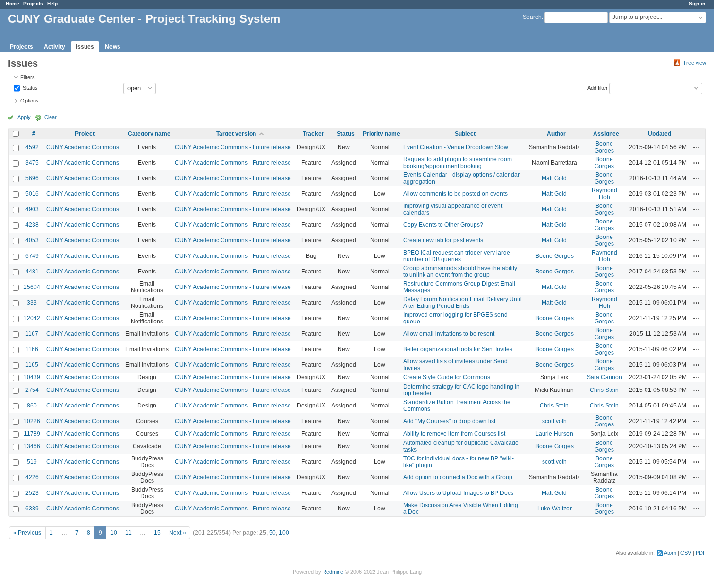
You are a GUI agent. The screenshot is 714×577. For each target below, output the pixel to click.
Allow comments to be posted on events (455, 193)
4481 (32, 271)
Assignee (606, 133)
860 (32, 405)
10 (113, 532)
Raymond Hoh (604, 194)
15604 (31, 287)
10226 (31, 421)
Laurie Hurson (554, 433)
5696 (32, 178)
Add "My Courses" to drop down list (449, 421)
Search (532, 17)
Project (85, 133)
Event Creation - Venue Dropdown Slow (455, 147)
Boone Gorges (604, 147)
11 (128, 532)
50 (272, 532)
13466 (31, 446)
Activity (54, 46)
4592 (32, 147)
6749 (32, 256)
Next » (177, 532)
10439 (31, 377)
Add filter (597, 87)
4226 (32, 477)
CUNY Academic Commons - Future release (233, 147)
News (112, 46)
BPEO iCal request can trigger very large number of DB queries (456, 256)
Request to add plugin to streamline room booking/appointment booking (457, 163)
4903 (32, 209)
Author (556, 133)
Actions (696, 147)
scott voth (554, 421)
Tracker (313, 133)
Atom (670, 553)
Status (29, 87)
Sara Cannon (604, 377)
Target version (236, 133)
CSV (685, 553)
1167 (31, 333)
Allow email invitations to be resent (448, 333)
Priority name (381, 133)
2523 (32, 493)
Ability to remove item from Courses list (454, 433)
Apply (24, 117)
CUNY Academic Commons (82, 147)
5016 (32, 193)
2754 (32, 390)
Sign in (697, 3)
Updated (659, 133)
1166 (31, 349)
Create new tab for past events (443, 240)
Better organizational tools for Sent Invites (457, 349)
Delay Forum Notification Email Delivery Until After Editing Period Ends (462, 302)
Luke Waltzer (554, 508)
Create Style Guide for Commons (446, 377)
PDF (701, 553)
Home (12, 3)
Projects (33, 3)
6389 (32, 508)
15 (157, 532)
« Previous (27, 532)
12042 (31, 318)
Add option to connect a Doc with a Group (457, 477)
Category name (149, 133)
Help (52, 3)
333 (32, 302)
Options (29, 100)
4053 (32, 240)
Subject (465, 133)
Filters (27, 77)
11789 (32, 433)
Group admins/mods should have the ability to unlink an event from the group (460, 271)
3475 (32, 162)
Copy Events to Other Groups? (443, 224)
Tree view (694, 63)
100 (284, 532)
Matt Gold (554, 178)
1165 (31, 364)
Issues (85, 46)
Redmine (333, 572)
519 (32, 461)
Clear (50, 117)
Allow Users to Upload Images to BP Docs (458, 493)
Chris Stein (604, 390)
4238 (32, 224)
